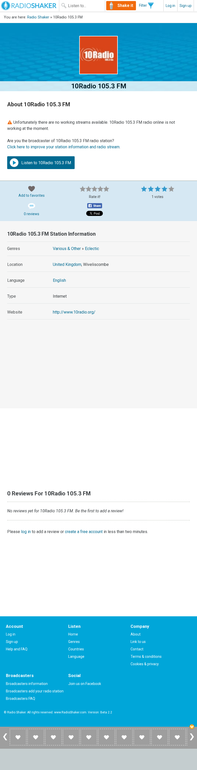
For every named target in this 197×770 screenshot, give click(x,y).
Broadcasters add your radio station (35, 691)
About (136, 634)
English (59, 280)
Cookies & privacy (145, 664)
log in (26, 531)
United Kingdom (67, 264)
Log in (170, 6)
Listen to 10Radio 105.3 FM (45, 162)
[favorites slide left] (5, 740)
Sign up (186, 6)
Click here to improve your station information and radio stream (63, 146)
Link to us (138, 642)
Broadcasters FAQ (20, 698)
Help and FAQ (16, 649)
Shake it (125, 5)
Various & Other (67, 248)
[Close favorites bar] (191, 726)
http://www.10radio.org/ (74, 312)
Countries (76, 649)
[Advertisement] (98, 368)
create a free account (84, 531)
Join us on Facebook (84, 684)
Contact (137, 649)
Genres (74, 642)
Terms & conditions (146, 656)
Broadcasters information (27, 684)
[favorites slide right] (191, 740)
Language (76, 656)
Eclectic (92, 248)
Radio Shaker (38, 17)
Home (73, 634)
